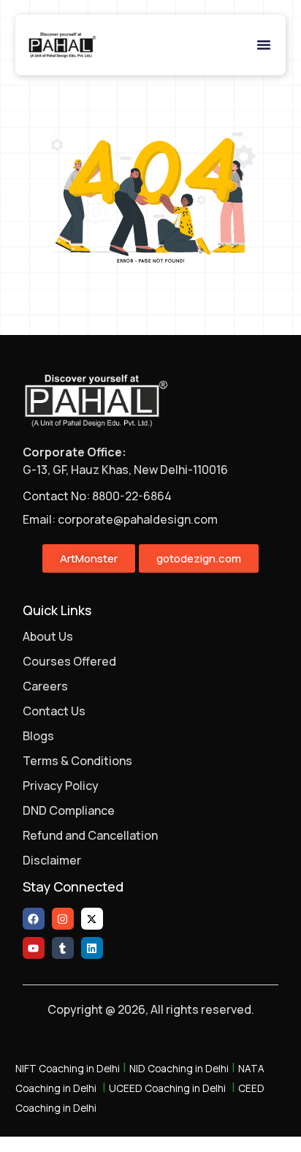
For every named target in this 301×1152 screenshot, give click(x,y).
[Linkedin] (92, 948)
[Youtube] (34, 948)
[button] (264, 45)
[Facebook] (34, 919)
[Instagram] (63, 919)
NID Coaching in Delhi (179, 1068)
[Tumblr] (63, 948)
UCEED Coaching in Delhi (167, 1088)
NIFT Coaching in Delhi (67, 1068)
